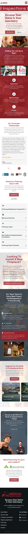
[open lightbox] (14, 70)
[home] (5, 3)
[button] (26, 2)
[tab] (14, 316)
